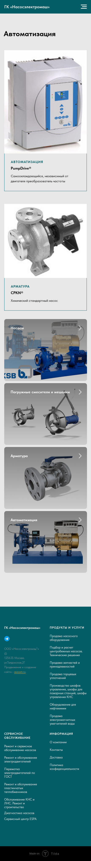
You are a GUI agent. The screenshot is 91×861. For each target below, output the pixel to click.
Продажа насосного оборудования (64, 638)
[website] (7, 638)
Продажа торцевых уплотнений (63, 676)
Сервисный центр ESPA (20, 819)
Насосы (17, 328)
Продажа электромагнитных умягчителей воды (62, 719)
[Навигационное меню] (84, 7)
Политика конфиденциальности (64, 767)
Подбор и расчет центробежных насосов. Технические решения (66, 651)
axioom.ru (20, 671)
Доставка (56, 757)
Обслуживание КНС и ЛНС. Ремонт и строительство (19, 803)
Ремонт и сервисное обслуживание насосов (20, 748)
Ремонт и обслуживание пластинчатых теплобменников (20, 788)
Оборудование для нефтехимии (63, 706)
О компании (58, 742)
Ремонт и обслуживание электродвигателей (20, 759)
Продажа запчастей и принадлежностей (65, 664)
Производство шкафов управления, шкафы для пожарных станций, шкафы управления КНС (68, 691)
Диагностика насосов (19, 813)
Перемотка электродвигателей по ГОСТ (19, 773)
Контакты (56, 750)
